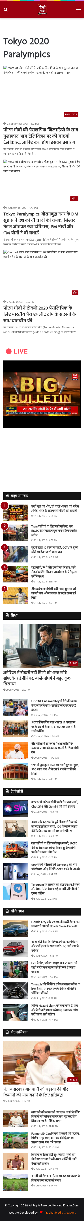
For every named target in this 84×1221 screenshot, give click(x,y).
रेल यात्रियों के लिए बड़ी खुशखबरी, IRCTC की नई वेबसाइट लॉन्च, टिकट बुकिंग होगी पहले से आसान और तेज (54, 848)
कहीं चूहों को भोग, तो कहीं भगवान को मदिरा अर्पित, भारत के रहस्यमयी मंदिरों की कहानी (55, 509)
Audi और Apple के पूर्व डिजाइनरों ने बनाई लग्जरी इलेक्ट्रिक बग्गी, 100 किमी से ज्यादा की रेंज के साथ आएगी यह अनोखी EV (54, 827)
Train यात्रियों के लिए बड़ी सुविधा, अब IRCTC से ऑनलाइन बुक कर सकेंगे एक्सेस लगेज (54, 531)
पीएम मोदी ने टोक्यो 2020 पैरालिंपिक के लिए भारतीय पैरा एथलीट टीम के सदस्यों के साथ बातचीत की (39, 315)
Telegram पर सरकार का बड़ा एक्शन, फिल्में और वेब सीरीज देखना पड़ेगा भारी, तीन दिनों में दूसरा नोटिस (55, 889)
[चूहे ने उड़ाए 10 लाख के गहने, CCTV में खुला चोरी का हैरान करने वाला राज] (15, 554)
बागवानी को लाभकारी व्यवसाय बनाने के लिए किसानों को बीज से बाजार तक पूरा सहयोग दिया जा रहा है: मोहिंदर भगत (55, 1117)
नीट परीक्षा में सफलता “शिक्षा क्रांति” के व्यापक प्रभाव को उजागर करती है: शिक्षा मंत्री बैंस (55, 748)
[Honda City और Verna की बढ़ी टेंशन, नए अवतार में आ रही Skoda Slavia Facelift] (15, 928)
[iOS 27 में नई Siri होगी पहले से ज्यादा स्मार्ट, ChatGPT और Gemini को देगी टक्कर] (15, 808)
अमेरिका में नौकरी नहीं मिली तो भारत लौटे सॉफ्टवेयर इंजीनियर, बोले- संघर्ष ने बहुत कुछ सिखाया (37, 678)
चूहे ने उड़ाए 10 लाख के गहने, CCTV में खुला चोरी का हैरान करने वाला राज (54, 550)
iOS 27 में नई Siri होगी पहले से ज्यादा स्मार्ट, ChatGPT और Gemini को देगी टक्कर (54, 804)
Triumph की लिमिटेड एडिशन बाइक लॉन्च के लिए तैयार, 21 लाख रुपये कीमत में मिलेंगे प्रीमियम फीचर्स (55, 989)
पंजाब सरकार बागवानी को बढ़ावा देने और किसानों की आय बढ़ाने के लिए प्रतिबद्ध (35, 1092)
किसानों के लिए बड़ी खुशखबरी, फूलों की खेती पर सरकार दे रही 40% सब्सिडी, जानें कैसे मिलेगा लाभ (53, 1159)
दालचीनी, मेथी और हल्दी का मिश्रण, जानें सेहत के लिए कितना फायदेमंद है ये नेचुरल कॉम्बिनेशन (54, 572)
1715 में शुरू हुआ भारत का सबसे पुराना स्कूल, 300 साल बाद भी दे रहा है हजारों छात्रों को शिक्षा (55, 770)
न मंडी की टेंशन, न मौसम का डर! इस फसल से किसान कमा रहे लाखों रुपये (55, 1178)
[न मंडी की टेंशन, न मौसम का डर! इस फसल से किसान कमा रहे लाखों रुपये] (15, 1182)
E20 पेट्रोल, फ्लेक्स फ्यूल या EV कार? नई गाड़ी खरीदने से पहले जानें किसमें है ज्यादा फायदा (54, 968)
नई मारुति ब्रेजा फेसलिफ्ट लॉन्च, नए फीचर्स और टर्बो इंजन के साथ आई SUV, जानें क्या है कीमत (55, 946)
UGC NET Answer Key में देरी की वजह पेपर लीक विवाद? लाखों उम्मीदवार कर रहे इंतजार (54, 706)
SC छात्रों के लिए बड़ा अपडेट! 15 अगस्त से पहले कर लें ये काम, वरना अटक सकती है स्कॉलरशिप (53, 727)
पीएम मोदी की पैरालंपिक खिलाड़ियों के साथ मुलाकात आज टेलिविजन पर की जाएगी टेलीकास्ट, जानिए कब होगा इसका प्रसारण (40, 136)
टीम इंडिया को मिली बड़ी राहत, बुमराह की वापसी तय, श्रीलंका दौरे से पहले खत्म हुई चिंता (53, 593)
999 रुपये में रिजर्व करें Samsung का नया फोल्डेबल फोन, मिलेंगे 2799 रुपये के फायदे (55, 867)
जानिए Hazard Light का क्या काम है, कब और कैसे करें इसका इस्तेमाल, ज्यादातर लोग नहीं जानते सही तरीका (54, 1010)
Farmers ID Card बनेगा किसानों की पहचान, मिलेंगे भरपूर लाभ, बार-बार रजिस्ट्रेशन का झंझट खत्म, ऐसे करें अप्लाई (55, 1138)
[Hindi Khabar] (42, 9)
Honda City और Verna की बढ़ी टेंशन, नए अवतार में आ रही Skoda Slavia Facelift (55, 924)
